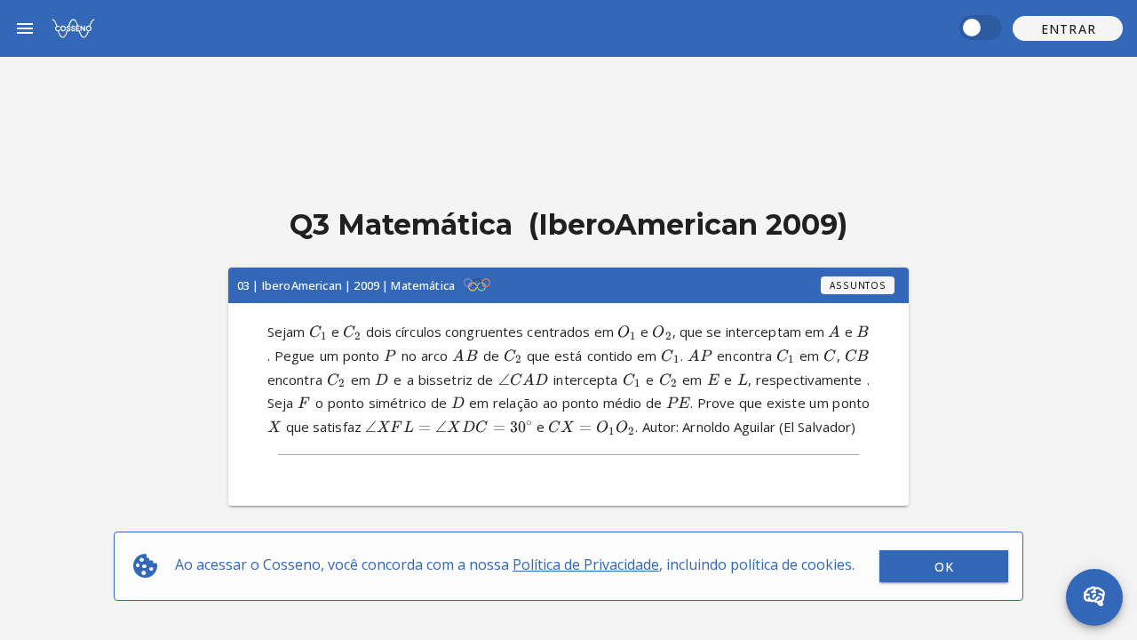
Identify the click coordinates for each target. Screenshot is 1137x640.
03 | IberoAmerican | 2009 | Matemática (346, 285)
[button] (1068, 28)
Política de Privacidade (586, 564)
